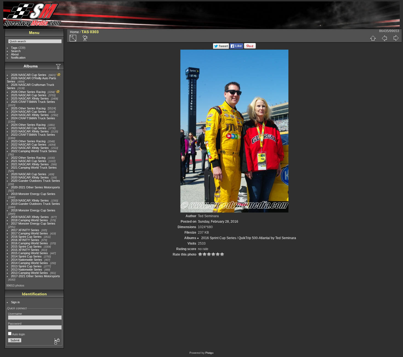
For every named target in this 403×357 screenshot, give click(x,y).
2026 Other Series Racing (28, 91)
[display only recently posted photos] (58, 66)
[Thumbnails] (373, 38)
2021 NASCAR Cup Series (28, 161)
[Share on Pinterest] (250, 48)
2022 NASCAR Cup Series (28, 144)
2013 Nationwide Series (26, 269)
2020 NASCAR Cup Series (28, 174)
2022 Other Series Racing (28, 157)
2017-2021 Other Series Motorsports (35, 276)
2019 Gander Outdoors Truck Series (35, 203)
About (15, 54)
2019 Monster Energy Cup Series (33, 193)
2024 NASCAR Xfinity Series (30, 115)
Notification (18, 57)
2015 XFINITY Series (25, 249)
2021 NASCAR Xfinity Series (30, 164)
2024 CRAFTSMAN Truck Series (33, 118)
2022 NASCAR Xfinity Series (30, 147)
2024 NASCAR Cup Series (28, 111)
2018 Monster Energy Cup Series (33, 210)
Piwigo (209, 352)
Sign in (15, 302)
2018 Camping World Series (29, 220)
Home (74, 32)
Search (16, 51)
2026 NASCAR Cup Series (28, 74)
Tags (14, 47)
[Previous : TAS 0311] (384, 38)
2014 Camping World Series (29, 263)
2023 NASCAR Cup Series (28, 128)
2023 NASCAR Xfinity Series (30, 131)
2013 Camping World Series (29, 272)
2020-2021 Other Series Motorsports (35, 187)
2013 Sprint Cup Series (26, 266)
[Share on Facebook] (236, 48)
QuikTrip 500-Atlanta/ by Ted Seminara (267, 238)
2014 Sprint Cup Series (26, 256)
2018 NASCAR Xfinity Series (30, 217)
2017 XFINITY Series (25, 230)
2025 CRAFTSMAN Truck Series (33, 101)
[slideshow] (85, 38)
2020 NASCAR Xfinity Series (30, 177)
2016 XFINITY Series (25, 240)
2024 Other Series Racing (28, 124)
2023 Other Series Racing (28, 141)
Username (15, 313)
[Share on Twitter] (221, 48)
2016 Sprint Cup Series (26, 236)
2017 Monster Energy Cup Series (33, 223)
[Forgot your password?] (56, 341)
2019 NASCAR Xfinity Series (30, 200)
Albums (31, 66)
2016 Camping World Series (29, 243)
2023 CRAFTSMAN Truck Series (33, 134)
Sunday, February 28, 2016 (218, 221)
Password (14, 323)
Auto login (18, 334)
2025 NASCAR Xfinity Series (30, 98)
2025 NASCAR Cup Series (28, 95)
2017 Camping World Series (29, 233)
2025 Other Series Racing (28, 108)
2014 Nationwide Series (26, 259)
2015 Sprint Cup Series (26, 246)
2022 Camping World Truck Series (34, 151)
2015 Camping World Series (29, 253)
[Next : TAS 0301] (396, 38)
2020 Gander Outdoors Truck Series (35, 180)
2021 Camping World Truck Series (34, 167)
